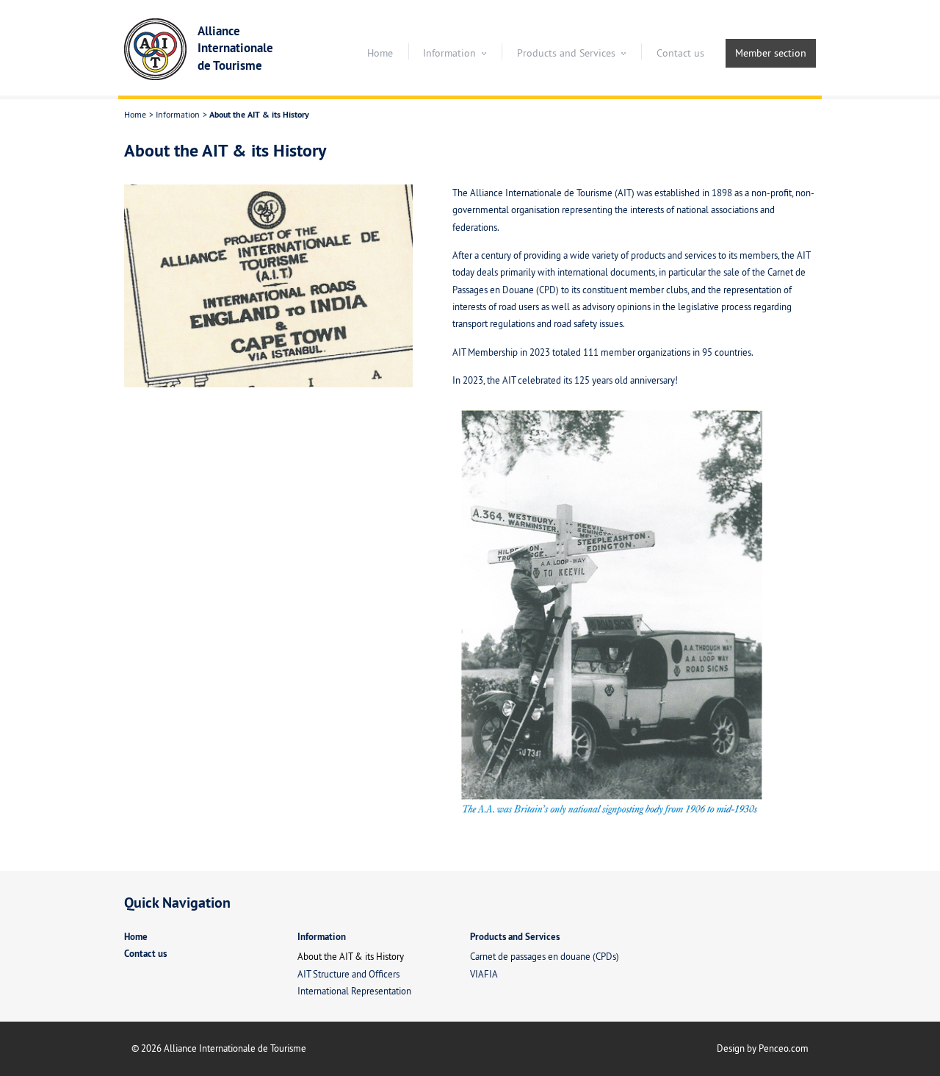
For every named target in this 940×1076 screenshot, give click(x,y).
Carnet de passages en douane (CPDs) (544, 956)
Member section (770, 53)
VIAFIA (484, 974)
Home (380, 53)
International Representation (354, 991)
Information (449, 53)
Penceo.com (784, 1048)
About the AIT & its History (350, 956)
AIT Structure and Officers (348, 974)
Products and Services (566, 53)
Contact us (680, 53)
